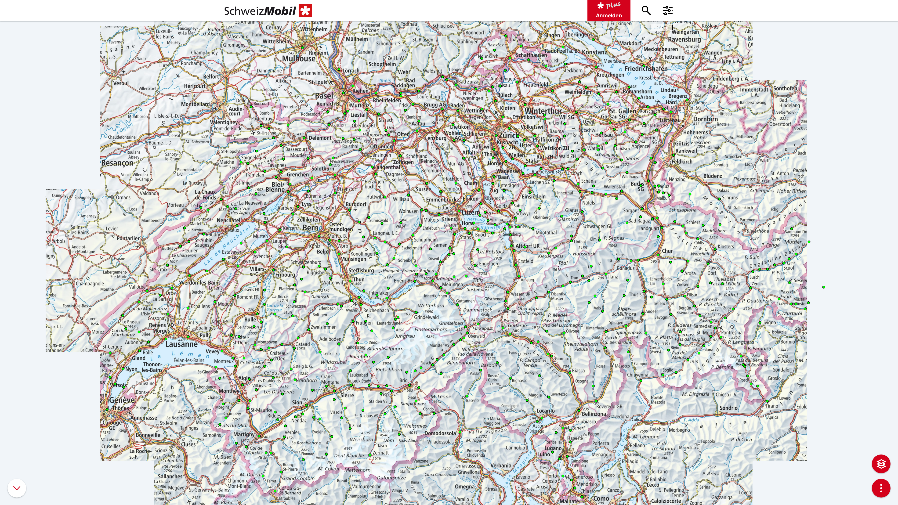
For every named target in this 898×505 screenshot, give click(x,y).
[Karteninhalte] (881, 463)
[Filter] (668, 10)
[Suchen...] (646, 10)
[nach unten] (16, 488)
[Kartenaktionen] (881, 488)
